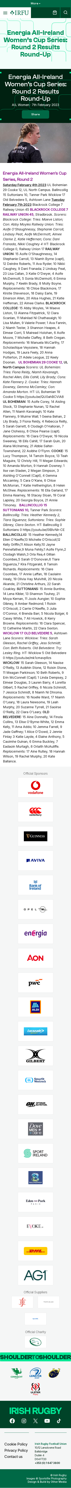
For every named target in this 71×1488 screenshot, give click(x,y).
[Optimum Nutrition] (35, 1104)
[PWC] (35, 982)
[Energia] (35, 933)
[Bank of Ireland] (35, 885)
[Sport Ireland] (35, 1153)
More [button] (34, 3)
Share (35, 114)
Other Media (59, 1481)
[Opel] (35, 909)
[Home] (19, 13)
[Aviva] (35, 860)
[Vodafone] (35, 787)
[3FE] (22, 1302)
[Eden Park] (35, 1202)
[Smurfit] (35, 1080)
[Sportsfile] (35, 1318)
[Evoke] (35, 1226)
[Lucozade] (35, 1031)
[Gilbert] (35, 1055)
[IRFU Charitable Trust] (35, 1341)
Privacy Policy (16, 1450)
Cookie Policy (15, 1444)
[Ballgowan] (35, 1177)
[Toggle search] (65, 12)
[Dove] (35, 1129)
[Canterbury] (35, 812)
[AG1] (35, 1275)
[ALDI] (35, 1007)
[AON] (35, 958)
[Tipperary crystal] (48, 1302)
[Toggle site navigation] (5, 12)
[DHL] (35, 1251)
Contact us (13, 1456)
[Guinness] (35, 836)
